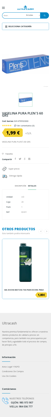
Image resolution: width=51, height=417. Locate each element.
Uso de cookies (9, 376)
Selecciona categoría (20, 26)
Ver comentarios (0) (26, 125)
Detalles (32, 186)
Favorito (9, 154)
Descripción (20, 186)
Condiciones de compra (13, 371)
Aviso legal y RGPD (11, 366)
